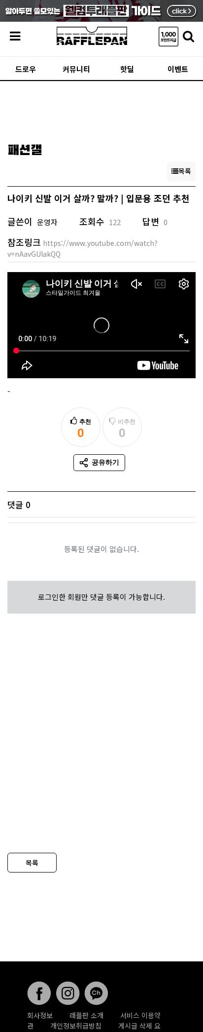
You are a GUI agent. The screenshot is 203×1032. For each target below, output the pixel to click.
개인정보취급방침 (76, 1026)
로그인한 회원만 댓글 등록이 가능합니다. (101, 597)
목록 (32, 863)
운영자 (47, 222)
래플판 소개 (86, 1015)
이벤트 (178, 69)
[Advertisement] (101, 108)
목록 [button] (184, 171)
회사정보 (40, 1015)
